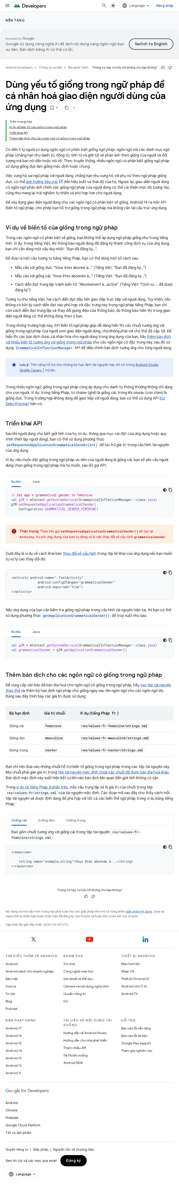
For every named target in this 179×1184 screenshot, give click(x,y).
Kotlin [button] (16, 481)
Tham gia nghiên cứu (136, 1051)
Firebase (12, 1118)
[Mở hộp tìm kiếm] (104, 5)
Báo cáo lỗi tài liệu (134, 1036)
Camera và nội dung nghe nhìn (86, 986)
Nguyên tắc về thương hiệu (73, 1149)
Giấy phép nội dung (138, 911)
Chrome (11, 1110)
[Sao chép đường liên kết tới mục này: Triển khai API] (47, 424)
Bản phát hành (78, 67)
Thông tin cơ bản (50, 67)
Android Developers (19, 67)
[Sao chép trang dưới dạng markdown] (67, 108)
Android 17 (14, 1028)
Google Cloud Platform (23, 1125)
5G (65, 1001)
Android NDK (73, 1063)
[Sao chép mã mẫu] (170, 490)
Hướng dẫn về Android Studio (85, 1033)
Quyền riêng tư (74, 994)
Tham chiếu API (74, 1048)
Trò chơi (69, 964)
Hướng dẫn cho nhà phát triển (85, 1040)
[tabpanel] (89, 502)
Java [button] (36, 481)
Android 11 (13, 1073)
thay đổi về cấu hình (79, 553)
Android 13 (13, 1058)
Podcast (11, 1009)
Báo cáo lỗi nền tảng (136, 1028)
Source (11, 986)
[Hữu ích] (162, 67)
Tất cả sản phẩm (18, 1133)
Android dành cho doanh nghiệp (30, 971)
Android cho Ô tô (134, 986)
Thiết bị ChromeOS (135, 979)
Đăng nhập (164, 5)
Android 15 (14, 1043)
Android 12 (14, 1065)
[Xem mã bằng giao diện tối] (165, 490)
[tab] (16, 481)
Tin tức (10, 994)
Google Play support (136, 1043)
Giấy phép (40, 1149)
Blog (9, 1001)
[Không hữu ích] (169, 67)
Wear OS (127, 971)
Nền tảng (15, 20)
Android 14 (14, 1051)
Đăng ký (73, 1160)
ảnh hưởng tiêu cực (42, 182)
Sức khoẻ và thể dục (78, 979)
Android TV (129, 994)
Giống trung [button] (76, 820)
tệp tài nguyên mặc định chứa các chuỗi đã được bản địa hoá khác (113, 772)
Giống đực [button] (46, 820)
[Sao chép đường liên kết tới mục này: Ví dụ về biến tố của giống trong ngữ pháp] (122, 228)
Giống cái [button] (19, 820)
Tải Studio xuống (75, 1055)
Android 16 (14, 1036)
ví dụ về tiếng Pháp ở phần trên (42, 787)
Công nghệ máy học (78, 971)
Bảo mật (11, 979)
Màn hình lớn (130, 964)
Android (12, 964)
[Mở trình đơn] (7, 5)
